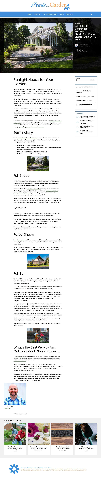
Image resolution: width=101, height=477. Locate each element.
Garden (37, 14)
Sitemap (49, 467)
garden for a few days (20, 361)
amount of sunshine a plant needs (26, 138)
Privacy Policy (30, 467)
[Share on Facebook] (76, 50)
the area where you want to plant (29, 366)
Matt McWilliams (84, 44)
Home (30, 14)
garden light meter (20, 356)
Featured (24, 414)
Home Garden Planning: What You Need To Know (85, 105)
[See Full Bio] (11, 409)
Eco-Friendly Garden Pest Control (85, 87)
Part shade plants (19, 240)
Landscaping (51, 14)
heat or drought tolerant (34, 286)
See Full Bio (7, 409)
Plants (61, 14)
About (25, 467)
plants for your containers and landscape (31, 127)
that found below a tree (34, 189)
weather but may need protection (24, 298)
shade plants (38, 181)
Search (78, 78)
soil (40, 103)
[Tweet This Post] (79, 50)
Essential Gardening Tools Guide (85, 96)
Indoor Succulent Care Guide (84, 100)
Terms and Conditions (38, 467)
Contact (69, 14)
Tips (43, 14)
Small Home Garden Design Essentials (83, 91)
